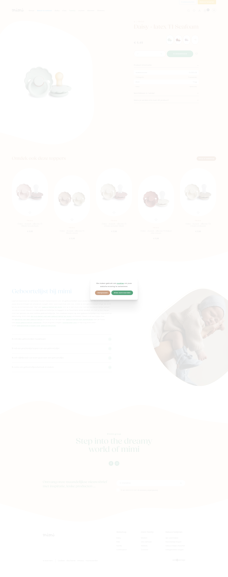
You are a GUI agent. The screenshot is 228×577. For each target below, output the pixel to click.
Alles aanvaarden (122, 293)
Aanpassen (102, 293)
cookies (120, 283)
